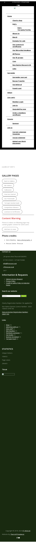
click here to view (10, 229)
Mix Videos (8, 185)
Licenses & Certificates (12, 212)
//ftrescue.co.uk (8, 267)
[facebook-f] (17, 5)
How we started (10, 194)
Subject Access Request (14, 279)
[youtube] (19, 5)
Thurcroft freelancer (17, 534)
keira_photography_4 (24, 240)
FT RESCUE (26, 531)
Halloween (8, 190)
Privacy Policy (10, 281)
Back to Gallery (9, 181)
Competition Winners (11, 207)
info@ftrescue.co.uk (10, 263)
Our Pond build (9, 199)
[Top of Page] (0, 543)
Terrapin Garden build (11, 203)
